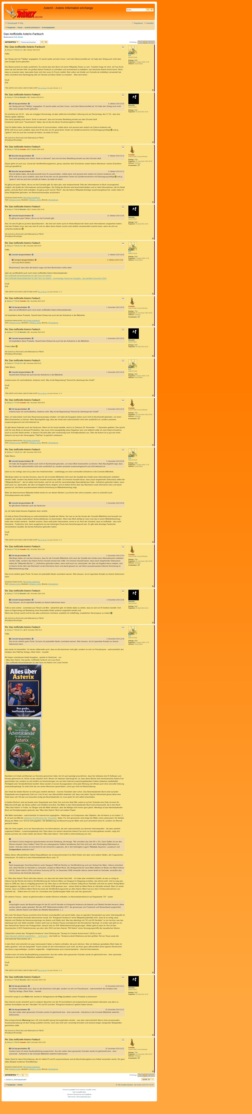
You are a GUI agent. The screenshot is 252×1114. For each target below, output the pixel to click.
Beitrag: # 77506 (12, 980)
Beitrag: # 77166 (12, 246)
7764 (136, 159)
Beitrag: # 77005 (12, 149)
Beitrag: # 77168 (12, 301)
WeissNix (131, 105)
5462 (136, 110)
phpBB (72, 1089)
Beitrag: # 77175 (12, 363)
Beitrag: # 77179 (12, 403)
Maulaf (20, 37)
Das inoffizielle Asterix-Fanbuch (24, 34)
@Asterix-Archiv (15, 200)
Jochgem (17, 260)
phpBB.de (88, 1094)
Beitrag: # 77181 (12, 549)
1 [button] (141, 42)
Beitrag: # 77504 (12, 630)
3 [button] (147, 42)
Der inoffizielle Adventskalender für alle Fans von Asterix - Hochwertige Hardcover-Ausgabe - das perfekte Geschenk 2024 (55, 278)
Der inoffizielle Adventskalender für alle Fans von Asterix (28, 276)
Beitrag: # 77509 (12, 1042)
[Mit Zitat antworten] (123, 47)
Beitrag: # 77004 (12, 97)
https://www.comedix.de (31, 198)
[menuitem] (20, 23)
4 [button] (150, 42)
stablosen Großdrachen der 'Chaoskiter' (40, 818)
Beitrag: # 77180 (12, 452)
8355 (136, 60)
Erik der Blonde (42, 88)
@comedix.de (53, 200)
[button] (139, 42)
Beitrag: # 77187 (12, 593)
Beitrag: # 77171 (12, 332)
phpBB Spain (82, 1092)
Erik (15, 37)
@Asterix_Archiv (35, 200)
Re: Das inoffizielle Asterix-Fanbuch (25, 46)
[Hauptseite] (24, 12)
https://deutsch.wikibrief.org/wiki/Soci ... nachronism (26, 936)
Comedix (131, 155)
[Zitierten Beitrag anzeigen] (29, 103)
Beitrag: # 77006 (12, 209)
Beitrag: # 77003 (12, 50)
